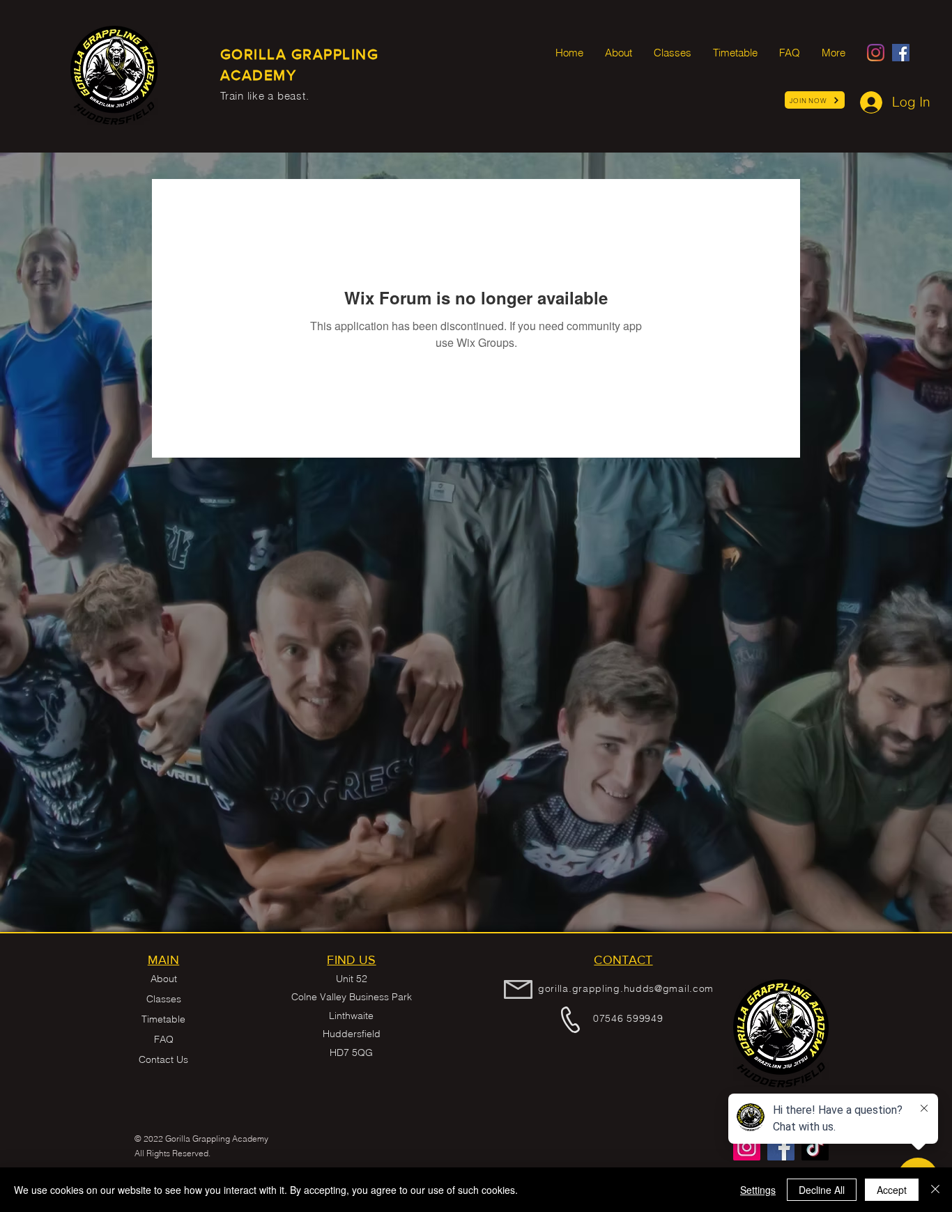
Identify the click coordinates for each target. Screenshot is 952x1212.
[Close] (935, 1190)
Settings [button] (758, 1190)
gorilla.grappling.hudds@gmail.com (626, 988)
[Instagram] (875, 52)
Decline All (822, 1190)
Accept (892, 1190)
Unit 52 (351, 978)
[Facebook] (900, 52)
